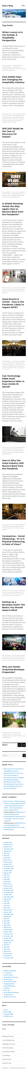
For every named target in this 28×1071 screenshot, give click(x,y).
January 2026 (8, 842)
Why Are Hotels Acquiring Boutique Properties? (13, 669)
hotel (12, 291)
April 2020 (7, 881)
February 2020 (8, 886)
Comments (8, 1014)
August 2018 (7, 916)
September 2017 (8, 940)
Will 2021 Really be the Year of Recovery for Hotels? (12, 132)
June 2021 (6, 853)
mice (23, 367)
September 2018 (9, 914)
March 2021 (7, 860)
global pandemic (6, 195)
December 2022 (8, 849)
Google (6, 816)
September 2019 (8, 897)
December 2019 (8, 890)
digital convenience (7, 118)
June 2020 (7, 877)
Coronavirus (5, 593)
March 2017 (7, 951)
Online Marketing (6, 117)
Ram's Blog (7, 6)
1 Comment (6, 369)
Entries (7, 1012)
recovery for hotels (7, 197)
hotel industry (11, 68)
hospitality (4, 68)
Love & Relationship (10, 981)
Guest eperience (16, 67)
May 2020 (7, 879)
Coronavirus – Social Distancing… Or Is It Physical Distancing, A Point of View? (13, 540)
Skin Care (7, 990)
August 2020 (8, 873)
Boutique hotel (6, 658)
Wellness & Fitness (10, 997)
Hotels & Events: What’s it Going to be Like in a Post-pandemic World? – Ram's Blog (14, 803)
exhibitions (5, 366)
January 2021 (8, 864)
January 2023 (8, 847)
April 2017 (7, 949)
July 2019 (6, 901)
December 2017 (8, 934)
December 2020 (8, 866)
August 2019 (7, 899)
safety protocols (16, 197)
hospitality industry (16, 195)
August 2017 (7, 942)
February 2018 (8, 929)
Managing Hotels (6, 67)
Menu (23, 5)
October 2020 (8, 871)
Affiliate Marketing (10, 970)
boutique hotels (14, 658)
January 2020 (8, 888)
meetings (19, 367)
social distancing (16, 595)
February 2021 (8, 862)
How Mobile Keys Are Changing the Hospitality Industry (13, 80)
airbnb (3, 291)
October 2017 (8, 938)
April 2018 (7, 925)
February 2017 (8, 953)
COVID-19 (8, 291)
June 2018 (7, 921)
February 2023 (8, 844)
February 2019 (8, 910)
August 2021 (7, 851)
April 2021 (7, 857)
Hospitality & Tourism (18, 65)
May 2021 (6, 855)
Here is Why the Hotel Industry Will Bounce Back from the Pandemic (13, 464)
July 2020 (6, 875)
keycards (12, 120)
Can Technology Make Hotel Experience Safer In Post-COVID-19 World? (13, 381)
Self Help (6, 988)
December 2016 (8, 958)
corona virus (5, 450)
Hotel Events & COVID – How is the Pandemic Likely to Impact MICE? (13, 303)
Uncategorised (8, 994)
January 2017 (8, 955)
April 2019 (7, 908)
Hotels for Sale (11, 115)
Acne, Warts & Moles (8, 1051)
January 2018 (8, 931)
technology (14, 452)
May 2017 (6, 947)
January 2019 (8, 912)
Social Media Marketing (17, 117)
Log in (6, 1009)
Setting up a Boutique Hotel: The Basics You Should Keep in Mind (13, 606)
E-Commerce (8, 973)
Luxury (20, 68)
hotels (16, 68)
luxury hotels (21, 660)
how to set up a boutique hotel (10, 660)
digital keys (15, 118)
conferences (19, 364)
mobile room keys (11, 122)
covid (23, 364)
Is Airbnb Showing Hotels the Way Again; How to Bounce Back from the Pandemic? (12, 209)
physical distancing (7, 595)
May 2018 (6, 923)
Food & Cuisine (16, 113)
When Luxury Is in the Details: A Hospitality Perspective (12, 36)
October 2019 (8, 894)
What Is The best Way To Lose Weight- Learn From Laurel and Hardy (15, 819)
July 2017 (6, 945)
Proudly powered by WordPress (17, 1068)
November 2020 (9, 868)
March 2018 (7, 927)
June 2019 (6, 903)
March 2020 (7, 884)
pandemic (4, 292)
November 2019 (8, 892)
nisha (5, 827)
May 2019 (6, 905)
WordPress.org (8, 1016)
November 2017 (8, 936)
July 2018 (6, 918)
